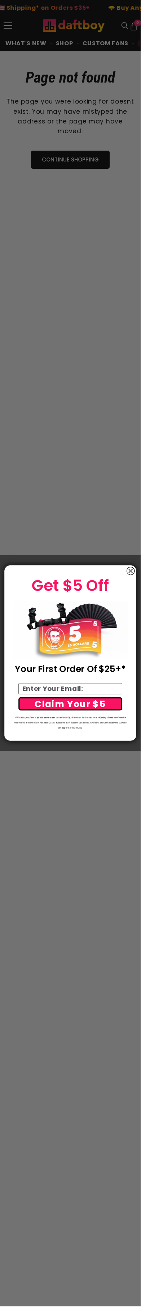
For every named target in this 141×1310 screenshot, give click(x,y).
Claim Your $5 (70, 704)
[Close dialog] (131, 571)
